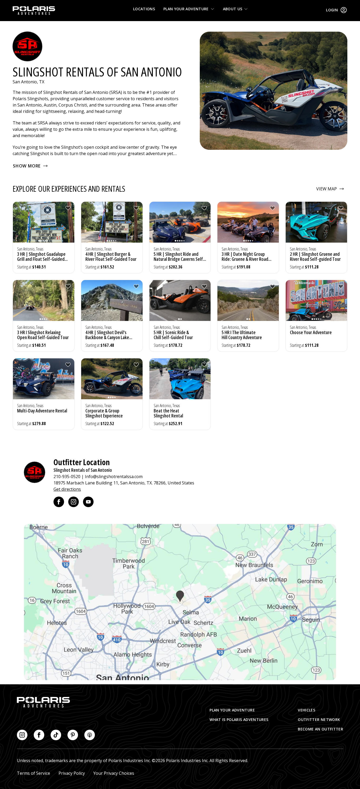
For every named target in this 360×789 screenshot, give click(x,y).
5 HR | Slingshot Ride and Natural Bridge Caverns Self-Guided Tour (179, 259)
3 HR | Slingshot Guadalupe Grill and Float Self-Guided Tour (41, 259)
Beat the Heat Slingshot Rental (168, 413)
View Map (326, 189)
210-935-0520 (66, 476)
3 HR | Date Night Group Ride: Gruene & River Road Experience (245, 259)
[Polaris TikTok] (56, 735)
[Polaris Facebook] (39, 735)
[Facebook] (58, 502)
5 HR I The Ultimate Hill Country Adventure (242, 334)
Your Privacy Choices (113, 773)
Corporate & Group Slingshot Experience (104, 413)
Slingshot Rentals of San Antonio (82, 470)
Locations (144, 8)
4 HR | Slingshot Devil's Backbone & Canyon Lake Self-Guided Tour (107, 337)
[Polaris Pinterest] (72, 735)
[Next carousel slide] (69, 225)
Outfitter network (319, 719)
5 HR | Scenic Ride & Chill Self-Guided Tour (173, 334)
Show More (27, 166)
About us (232, 8)
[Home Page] (34, 10)
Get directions (67, 489)
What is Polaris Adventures (239, 719)
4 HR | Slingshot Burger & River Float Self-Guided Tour (111, 256)
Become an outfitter (320, 729)
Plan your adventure (186, 8)
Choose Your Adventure (311, 332)
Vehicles (306, 710)
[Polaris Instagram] (22, 735)
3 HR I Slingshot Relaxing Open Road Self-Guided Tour (43, 334)
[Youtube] (88, 502)
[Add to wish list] (68, 208)
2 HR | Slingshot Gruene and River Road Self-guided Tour (315, 256)
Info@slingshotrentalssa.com (114, 476)
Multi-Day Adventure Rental (42, 410)
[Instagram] (73, 502)
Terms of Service (33, 773)
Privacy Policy (72, 773)
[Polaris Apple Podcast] (89, 735)
